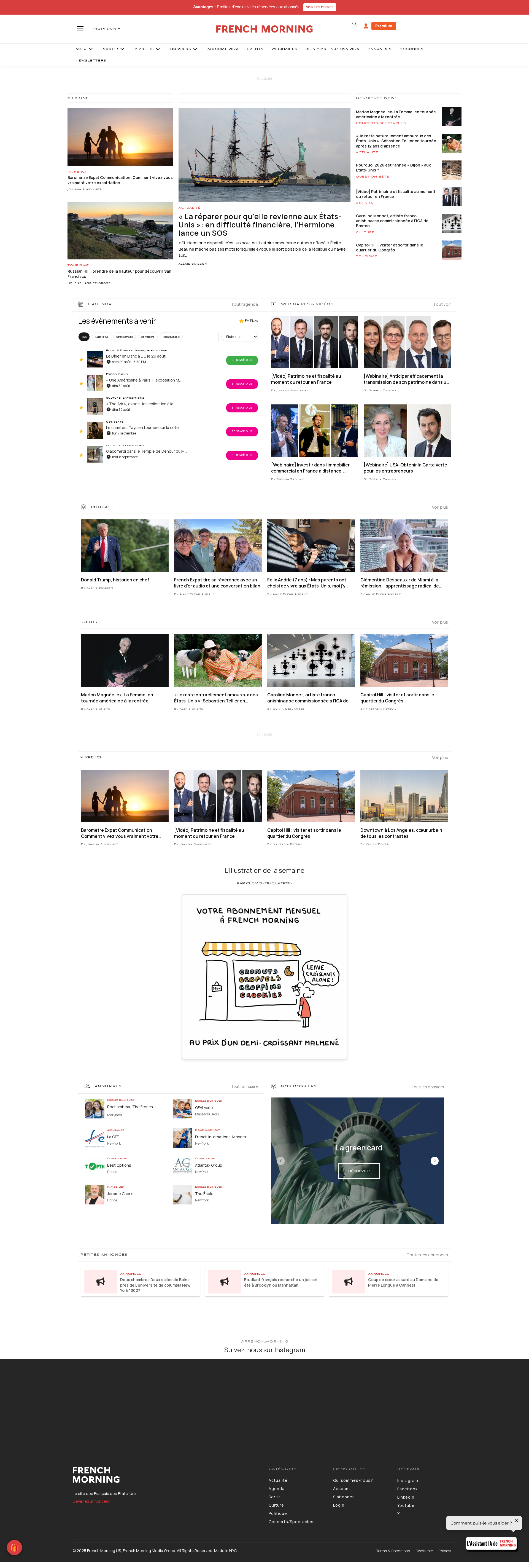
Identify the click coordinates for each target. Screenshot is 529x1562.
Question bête (372, 176)
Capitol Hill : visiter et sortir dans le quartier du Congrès (389, 247)
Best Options (119, 1165)
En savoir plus (242, 359)
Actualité (190, 208)
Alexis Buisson (193, 264)
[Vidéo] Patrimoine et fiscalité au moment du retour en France (395, 194)
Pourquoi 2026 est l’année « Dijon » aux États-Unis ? (393, 167)
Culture (365, 232)
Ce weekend (148, 337)
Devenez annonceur (91, 1501)
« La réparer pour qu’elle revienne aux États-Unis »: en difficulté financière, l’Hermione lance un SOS (260, 224)
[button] (354, 24)
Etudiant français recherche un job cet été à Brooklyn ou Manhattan (281, 1282)
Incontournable (171, 337)
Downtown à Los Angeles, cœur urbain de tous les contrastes (401, 833)
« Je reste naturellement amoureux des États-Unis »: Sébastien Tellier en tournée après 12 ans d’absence (396, 140)
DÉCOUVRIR (359, 1171)
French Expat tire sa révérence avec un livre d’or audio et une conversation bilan (217, 583)
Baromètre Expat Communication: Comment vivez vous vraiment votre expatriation (119, 833)
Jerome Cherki (120, 1193)
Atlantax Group (208, 1165)
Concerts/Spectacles (381, 123)
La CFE (113, 1136)
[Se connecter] (366, 26)
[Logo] (166, 1475)
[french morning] (265, 29)
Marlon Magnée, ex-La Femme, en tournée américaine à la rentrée (396, 114)
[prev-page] (281, 1161)
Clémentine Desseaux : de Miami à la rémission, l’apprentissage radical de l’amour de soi (399, 583)
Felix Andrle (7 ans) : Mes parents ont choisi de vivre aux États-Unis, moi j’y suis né (306, 583)
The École (204, 1193)
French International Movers (220, 1136)
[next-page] (435, 1161)
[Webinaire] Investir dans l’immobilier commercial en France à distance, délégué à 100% (310, 468)
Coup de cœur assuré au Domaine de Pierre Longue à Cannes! (403, 1282)
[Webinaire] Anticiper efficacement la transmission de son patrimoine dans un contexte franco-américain (406, 379)
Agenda (364, 203)
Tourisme (78, 265)
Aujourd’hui (101, 337)
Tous (84, 337)
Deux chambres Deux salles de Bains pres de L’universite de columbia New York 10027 (155, 1285)
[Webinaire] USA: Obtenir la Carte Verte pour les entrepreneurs (405, 468)
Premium (383, 25)
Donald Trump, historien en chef (115, 580)
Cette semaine (124, 337)
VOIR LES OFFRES (319, 7)
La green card (359, 1148)
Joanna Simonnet (85, 189)
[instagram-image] (43, 1402)
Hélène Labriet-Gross (89, 283)
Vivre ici (77, 171)
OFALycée (204, 1107)
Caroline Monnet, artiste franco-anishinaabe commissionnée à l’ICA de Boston (392, 220)
